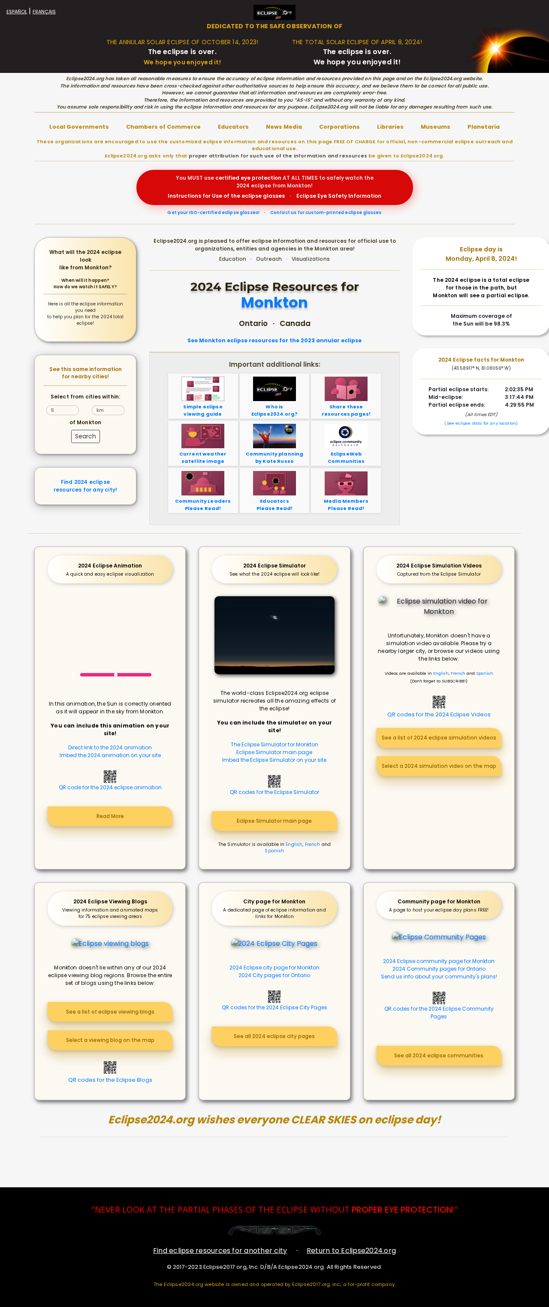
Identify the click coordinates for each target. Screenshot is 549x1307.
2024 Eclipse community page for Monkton (439, 961)
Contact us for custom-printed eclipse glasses (326, 212)
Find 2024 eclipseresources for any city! (85, 485)
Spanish (274, 851)
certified (227, 177)
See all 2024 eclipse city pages (274, 1036)
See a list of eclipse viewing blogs (110, 1011)
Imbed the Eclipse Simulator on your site (274, 760)
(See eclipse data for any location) (481, 423)
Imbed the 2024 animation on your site (110, 755)
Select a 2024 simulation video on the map (439, 766)
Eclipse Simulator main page (274, 752)
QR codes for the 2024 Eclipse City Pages (274, 1007)
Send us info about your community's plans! (439, 976)
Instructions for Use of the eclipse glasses (226, 195)
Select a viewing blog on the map (110, 1040)
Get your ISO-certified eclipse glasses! (213, 212)
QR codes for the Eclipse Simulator (274, 792)
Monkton (274, 303)
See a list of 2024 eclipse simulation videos (439, 737)
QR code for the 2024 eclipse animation (110, 787)
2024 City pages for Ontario (274, 975)
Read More (110, 816)
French (312, 844)
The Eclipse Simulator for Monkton (274, 744)
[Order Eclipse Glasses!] (275, 1230)
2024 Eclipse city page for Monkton (274, 967)
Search (85, 436)
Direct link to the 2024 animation (110, 747)
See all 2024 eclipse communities (438, 1055)
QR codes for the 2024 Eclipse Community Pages (439, 1012)
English (294, 844)
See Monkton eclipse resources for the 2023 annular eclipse (274, 341)
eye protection (261, 177)
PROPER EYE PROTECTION (402, 1210)
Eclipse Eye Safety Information (338, 195)
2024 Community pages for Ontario (439, 968)
